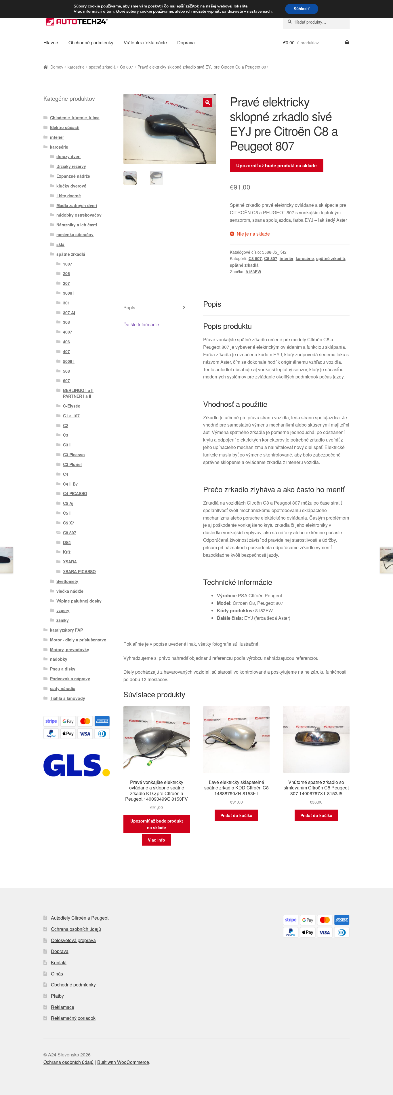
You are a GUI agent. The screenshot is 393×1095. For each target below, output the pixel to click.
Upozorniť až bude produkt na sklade (276, 165)
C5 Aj (68, 503)
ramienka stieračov (75, 234)
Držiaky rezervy (71, 166)
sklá (60, 244)
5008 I (69, 361)
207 (66, 283)
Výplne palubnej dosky (79, 601)
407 (66, 351)
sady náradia (62, 688)
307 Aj (69, 312)
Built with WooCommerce (123, 1062)
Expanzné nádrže (73, 176)
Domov (56, 67)
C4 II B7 (70, 484)
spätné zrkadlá (102, 67)
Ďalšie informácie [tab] (141, 324)
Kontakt (58, 962)
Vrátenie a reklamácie (145, 42)
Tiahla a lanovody (67, 698)
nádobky (58, 659)
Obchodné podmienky (90, 42)
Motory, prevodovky (69, 649)
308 (66, 322)
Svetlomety (67, 581)
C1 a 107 (71, 415)
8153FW (253, 271)
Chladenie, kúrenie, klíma (75, 117)
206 (66, 273)
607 (66, 380)
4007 (67, 332)
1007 (67, 264)
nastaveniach (259, 11)
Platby (57, 995)
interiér (286, 258)
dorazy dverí (68, 156)
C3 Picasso (74, 454)
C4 (65, 474)
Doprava (186, 42)
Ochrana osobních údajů (76, 929)
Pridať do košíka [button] (236, 815)
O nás (57, 973)
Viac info (156, 840)
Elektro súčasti (64, 127)
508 (66, 371)
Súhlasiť (302, 9)
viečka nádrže (69, 591)
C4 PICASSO (75, 493)
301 (66, 303)
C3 (65, 435)
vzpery (62, 610)
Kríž (66, 552)
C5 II (67, 513)
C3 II (67, 445)
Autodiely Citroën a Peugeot (79, 917)
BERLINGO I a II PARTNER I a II (78, 393)
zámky (62, 620)
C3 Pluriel (72, 464)
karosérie (76, 67)
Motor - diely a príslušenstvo (78, 640)
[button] (207, 102)
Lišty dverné (68, 195)
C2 (65, 425)
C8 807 (126, 67)
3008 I (69, 293)
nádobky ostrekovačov (79, 215)
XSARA (70, 561)
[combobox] (316, 22)
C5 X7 (68, 523)
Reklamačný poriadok (73, 1018)
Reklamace (62, 1007)
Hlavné (50, 42)
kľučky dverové (71, 186)
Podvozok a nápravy (70, 678)
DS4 (67, 542)
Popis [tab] (129, 307)
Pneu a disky (62, 669)
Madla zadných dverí (76, 205)
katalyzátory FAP (66, 630)
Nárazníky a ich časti (76, 225)
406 (66, 341)
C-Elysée (71, 406)
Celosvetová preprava (73, 940)
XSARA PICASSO (79, 571)
